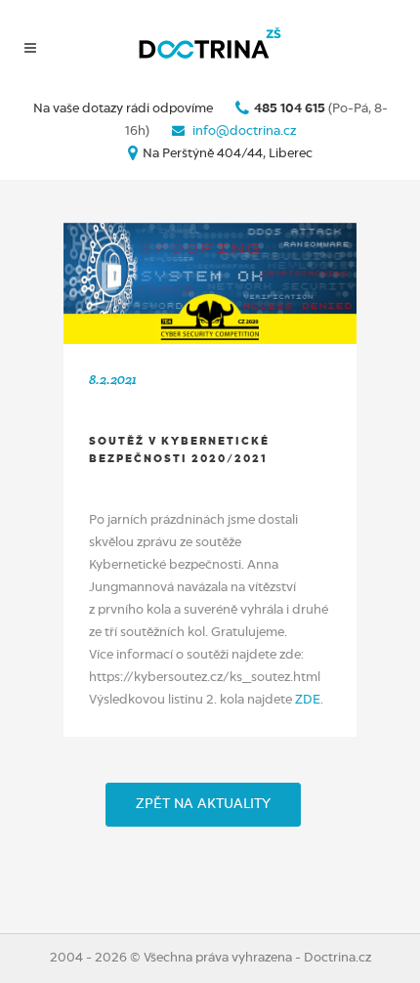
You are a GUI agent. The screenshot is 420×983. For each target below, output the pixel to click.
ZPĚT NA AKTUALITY (203, 804)
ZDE (307, 700)
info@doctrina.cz (242, 131)
